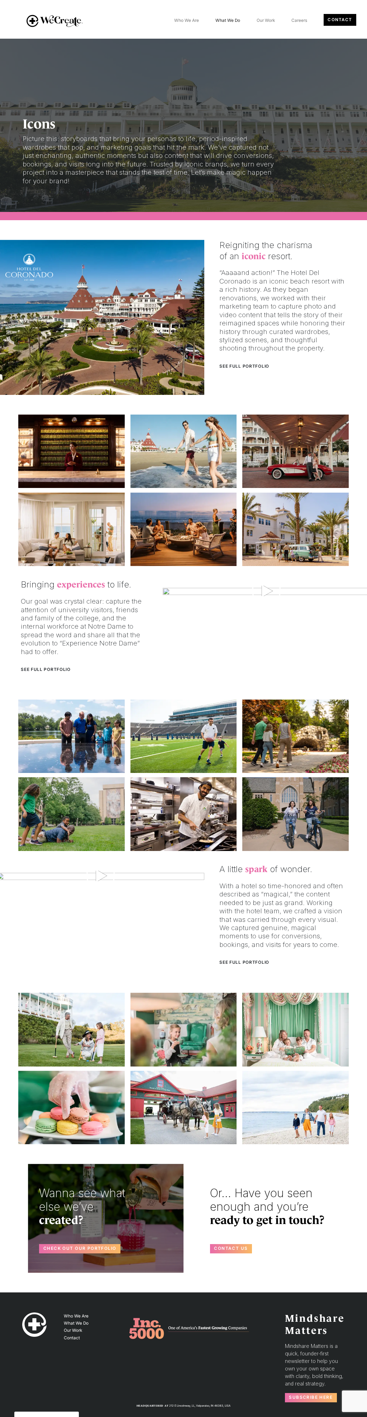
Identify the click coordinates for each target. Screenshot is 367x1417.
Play (266, 590)
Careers (299, 20)
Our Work (266, 20)
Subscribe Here (311, 1397)
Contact (340, 19)
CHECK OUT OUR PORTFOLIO (79, 1248)
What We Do (227, 20)
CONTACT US (231, 1248)
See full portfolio (244, 366)
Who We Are (186, 20)
